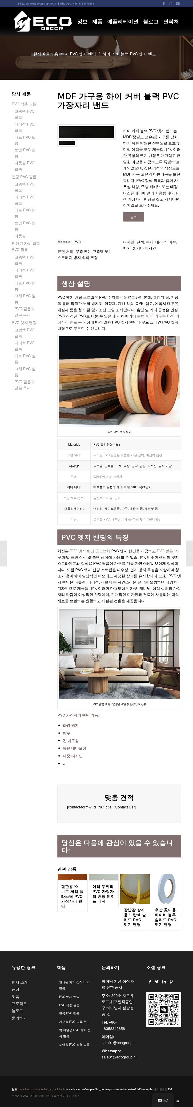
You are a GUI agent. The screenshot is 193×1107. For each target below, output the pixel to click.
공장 (15, 989)
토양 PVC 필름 (25, 153)
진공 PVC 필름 (24, 176)
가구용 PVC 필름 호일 (74, 1021)
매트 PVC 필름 (25, 140)
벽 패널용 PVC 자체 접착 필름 (74, 1033)
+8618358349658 (83, 3)
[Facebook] (149, 981)
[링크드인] (164, 981)
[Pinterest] (171, 981)
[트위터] (156, 981)
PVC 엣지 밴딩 (24, 322)
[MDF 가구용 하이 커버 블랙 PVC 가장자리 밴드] (86, 132)
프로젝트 (19, 1003)
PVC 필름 (165, 551)
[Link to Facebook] (163, 3)
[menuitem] (70, 21)
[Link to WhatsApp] (170, 3)
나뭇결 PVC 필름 (25, 166)
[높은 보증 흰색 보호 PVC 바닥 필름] (189, 553)
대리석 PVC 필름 (25, 127)
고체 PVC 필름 (25, 298)
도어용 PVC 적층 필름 (74, 1044)
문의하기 (19, 1018)
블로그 (17, 1010)
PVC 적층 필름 (24, 104)
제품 (15, 996)
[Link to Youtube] (177, 3)
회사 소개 (20, 982)
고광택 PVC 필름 (25, 114)
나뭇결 (20, 235)
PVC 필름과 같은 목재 (25, 311)
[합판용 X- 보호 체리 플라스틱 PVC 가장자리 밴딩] (3, 553)
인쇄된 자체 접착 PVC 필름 (26, 246)
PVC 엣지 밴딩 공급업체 (89, 551)
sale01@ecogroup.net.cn (41, 3)
